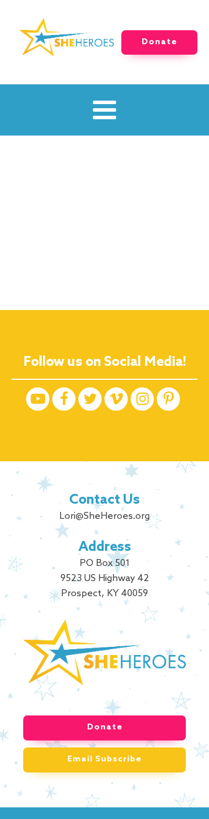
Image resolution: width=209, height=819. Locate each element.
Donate (159, 42)
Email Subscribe (104, 759)
